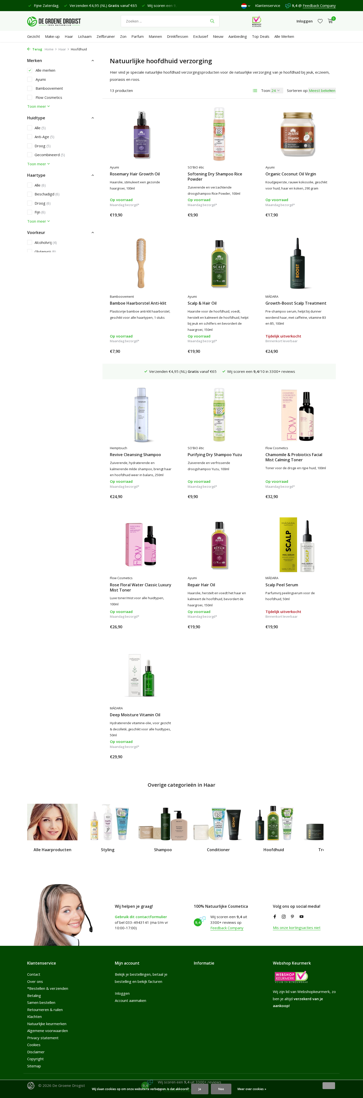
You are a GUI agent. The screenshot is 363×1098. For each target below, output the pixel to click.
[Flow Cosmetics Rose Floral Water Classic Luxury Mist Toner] (141, 545)
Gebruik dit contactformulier (141, 916)
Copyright (35, 1058)
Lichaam (85, 36)
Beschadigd (47, 193)
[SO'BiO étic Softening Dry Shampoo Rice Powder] (219, 134)
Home (49, 49)
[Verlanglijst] (320, 21)
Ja (200, 1089)
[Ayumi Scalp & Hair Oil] (219, 263)
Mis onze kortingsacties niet (297, 927)
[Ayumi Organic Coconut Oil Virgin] (296, 134)
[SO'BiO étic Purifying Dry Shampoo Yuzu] (219, 415)
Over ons (35, 981)
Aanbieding (237, 36)
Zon (123, 36)
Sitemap (34, 1065)
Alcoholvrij (46, 242)
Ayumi (40, 79)
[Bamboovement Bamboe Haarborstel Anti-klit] (141, 263)
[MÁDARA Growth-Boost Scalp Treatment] (296, 263)
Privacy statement (43, 1037)
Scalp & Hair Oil (202, 303)
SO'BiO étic (196, 167)
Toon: (266, 90)
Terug (37, 49)
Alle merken (45, 70)
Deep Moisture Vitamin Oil (135, 715)
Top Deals (260, 36)
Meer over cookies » (252, 1089)
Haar (69, 36)
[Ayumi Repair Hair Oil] (219, 545)
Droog (43, 145)
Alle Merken (284, 36)
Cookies (33, 1044)
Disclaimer (36, 1051)
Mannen (155, 36)
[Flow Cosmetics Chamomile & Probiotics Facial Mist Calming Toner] (296, 415)
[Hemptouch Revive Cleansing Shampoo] (141, 415)
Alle (40, 127)
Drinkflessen (177, 36)
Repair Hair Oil (201, 585)
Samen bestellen (41, 1002)
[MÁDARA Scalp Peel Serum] (296, 545)
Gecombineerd (50, 154)
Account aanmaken (130, 1000)
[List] (255, 90)
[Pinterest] (293, 917)
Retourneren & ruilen (45, 1009)
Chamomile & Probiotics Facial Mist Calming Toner (293, 457)
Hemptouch (118, 448)
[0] (329, 21)
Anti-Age (44, 136)
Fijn (40, 212)
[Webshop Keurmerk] (256, 21)
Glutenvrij (45, 251)
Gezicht (33, 36)
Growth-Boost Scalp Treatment (295, 303)
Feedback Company (319, 5)
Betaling (34, 995)
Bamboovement (49, 88)
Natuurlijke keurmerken (46, 1023)
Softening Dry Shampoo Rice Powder (215, 176)
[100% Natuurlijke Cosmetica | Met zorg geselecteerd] (58, 21)
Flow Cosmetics (48, 97)
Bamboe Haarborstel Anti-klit (138, 303)
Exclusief (200, 36)
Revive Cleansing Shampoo (135, 454)
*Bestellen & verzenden (47, 988)
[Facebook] (275, 917)
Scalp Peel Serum (281, 585)
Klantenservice (267, 5)
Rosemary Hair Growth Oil (135, 174)
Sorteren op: (297, 90)
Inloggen (122, 993)
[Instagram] (284, 917)
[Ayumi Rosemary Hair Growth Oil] (141, 134)
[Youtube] (301, 917)
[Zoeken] (212, 21)
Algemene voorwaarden (47, 1030)
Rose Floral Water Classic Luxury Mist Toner (140, 587)
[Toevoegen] (164, 215)
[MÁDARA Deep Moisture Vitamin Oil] (141, 675)
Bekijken (317, 351)
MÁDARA (271, 296)
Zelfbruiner (106, 36)
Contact (33, 974)
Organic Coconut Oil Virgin (290, 174)
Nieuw (218, 36)
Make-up (52, 36)
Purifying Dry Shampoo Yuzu (215, 454)
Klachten (34, 1016)
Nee (221, 1089)
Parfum (137, 36)
